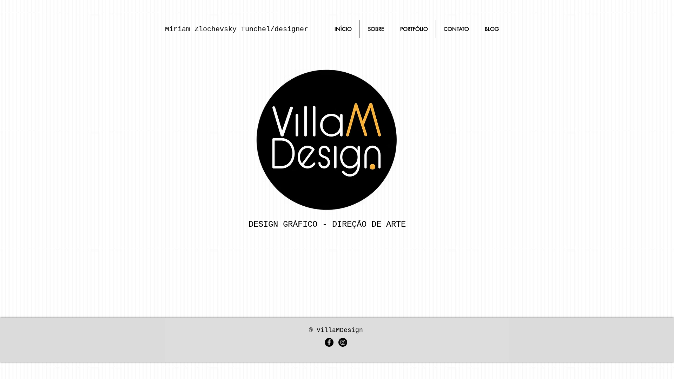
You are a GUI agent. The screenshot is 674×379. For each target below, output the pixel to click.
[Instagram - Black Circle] (342, 342)
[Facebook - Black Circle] (329, 342)
